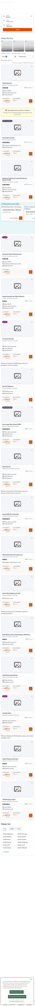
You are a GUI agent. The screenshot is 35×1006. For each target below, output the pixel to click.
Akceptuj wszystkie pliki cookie (17, 996)
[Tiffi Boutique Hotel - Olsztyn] (17, 789)
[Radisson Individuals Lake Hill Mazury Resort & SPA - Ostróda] (17, 168)
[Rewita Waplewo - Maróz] (17, 376)
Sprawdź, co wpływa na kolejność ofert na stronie (23, 62)
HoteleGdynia (7, 848)
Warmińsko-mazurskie (16, 53)
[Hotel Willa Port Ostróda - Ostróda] (17, 503)
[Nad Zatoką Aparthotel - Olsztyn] (17, 664)
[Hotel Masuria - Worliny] (17, 72)
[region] (17, 72)
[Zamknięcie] (31, 979)
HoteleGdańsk (22, 836)
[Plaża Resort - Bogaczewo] (17, 456)
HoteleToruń (21, 845)
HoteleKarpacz (22, 839)
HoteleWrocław (22, 834)
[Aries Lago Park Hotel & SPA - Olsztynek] (17, 414)
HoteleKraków (7, 836)
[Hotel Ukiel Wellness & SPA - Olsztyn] (17, 583)
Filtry (4, 56)
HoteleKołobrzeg (23, 842)
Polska (8, 53)
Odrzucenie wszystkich (16, 992)
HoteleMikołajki (22, 848)
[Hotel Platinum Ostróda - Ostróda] (17, 748)
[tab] (14, 134)
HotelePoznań (7, 842)
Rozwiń (7, 852)
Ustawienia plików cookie (16, 1001)
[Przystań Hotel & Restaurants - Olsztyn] (17, 243)
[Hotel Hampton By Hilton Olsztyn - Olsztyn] (17, 286)
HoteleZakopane (8, 834)
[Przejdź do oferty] (30, 101)
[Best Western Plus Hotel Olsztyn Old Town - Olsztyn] (17, 624)
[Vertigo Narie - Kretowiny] (17, 702)
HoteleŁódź (6, 845)
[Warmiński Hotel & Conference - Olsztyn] (17, 544)
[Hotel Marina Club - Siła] (17, 127)
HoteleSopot (6, 839)
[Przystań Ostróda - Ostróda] (17, 328)
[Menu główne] (32, 2)
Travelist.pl (3, 53)
